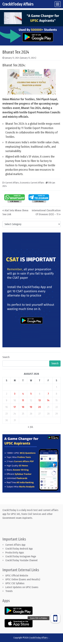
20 (39, 407)
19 (31, 407)
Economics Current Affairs (32, 182)
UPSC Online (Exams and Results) (22, 579)
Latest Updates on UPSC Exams (21, 587)
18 (23, 407)
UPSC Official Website (16, 575)
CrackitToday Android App (19, 548)
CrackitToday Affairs (18, 4)
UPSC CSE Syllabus (15, 583)
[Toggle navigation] (58, 4)
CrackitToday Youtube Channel (21, 560)
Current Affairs (12, 182)
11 (23, 400)
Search (6, 357)
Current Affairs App (15, 544)
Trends (9, 591)
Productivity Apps (14, 552)
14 (48, 400)
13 (39, 400)
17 (15, 407)
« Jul (30, 426)
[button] (55, 618)
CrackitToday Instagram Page (20, 556)
